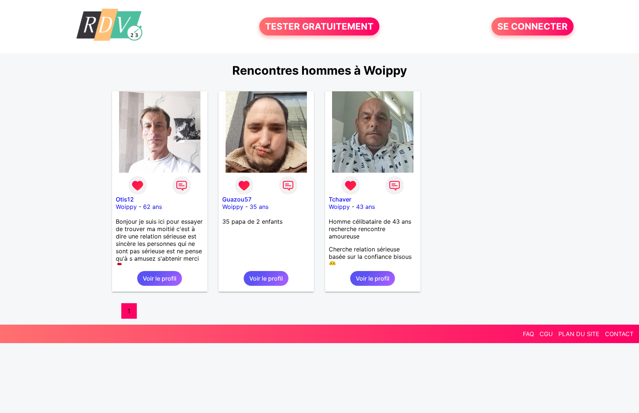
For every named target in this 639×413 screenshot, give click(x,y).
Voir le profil (159, 278)
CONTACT (619, 334)
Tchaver (340, 199)
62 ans (152, 206)
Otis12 (125, 199)
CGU (546, 334)
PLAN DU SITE (578, 334)
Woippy (126, 206)
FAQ (528, 334)
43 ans (365, 206)
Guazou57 (236, 199)
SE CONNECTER (532, 26)
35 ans (259, 206)
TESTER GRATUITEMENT (319, 26)
